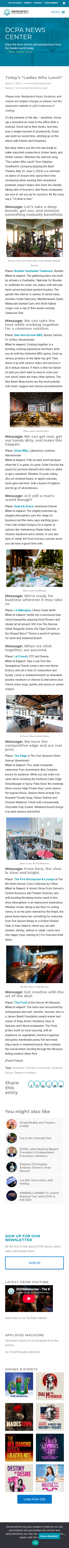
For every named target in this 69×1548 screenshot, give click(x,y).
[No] (64, 1535)
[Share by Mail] (55, 1084)
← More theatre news (18, 52)
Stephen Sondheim (25, 1072)
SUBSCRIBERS (51, 3)
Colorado (30, 1067)
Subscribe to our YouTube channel (26, 1318)
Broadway (18, 1067)
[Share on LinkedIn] (43, 1084)
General (9, 88)
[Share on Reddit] (49, 1084)
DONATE (27, 3)
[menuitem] (15, 3)
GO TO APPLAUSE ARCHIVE (22, 1352)
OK (35, 1542)
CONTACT (37, 3)
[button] (55, 12)
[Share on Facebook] (31, 1084)
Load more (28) (34, 1499)
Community (43, 1067)
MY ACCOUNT (15, 3)
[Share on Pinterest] (37, 1084)
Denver (9, 1072)
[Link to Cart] (63, 3)
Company (56, 1067)
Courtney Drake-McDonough (33, 88)
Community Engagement (38, 83)
